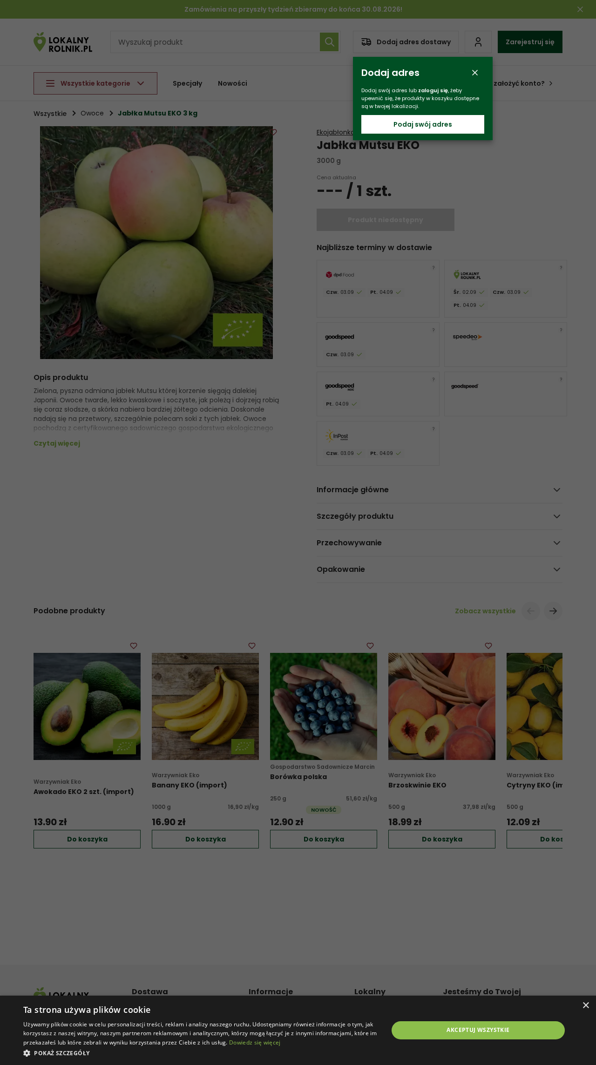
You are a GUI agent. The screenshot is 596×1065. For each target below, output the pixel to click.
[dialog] (298, 1030)
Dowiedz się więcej (254, 1042)
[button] (200, 1052)
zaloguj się (433, 90)
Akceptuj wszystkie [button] (478, 1030)
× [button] (585, 1005)
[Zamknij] (475, 72)
